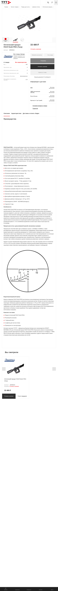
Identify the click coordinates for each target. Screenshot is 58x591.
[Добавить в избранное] (27, 50)
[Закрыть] (25, 579)
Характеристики (16, 113)
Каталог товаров (14, 6)
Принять (20, 584)
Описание (7, 113)
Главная (6, 6)
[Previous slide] (4, 369)
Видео (37, 113)
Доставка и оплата (29, 113)
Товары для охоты (25, 6)
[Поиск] (52, 2)
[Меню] (56, 2)
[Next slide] (54, 369)
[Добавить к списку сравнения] (23, 50)
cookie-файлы (19, 577)
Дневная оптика (36, 6)
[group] (15, 39)
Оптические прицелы (47, 6)
